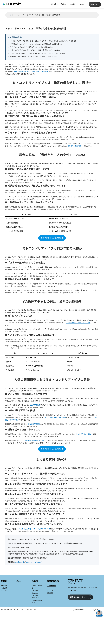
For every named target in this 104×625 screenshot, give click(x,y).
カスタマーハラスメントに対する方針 (25, 609)
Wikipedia (38, 562)
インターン (5, 590)
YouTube (18, 562)
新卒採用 (4, 585)
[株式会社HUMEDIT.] (9, 15)
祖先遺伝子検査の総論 (83, 434)
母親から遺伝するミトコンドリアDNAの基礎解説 (31, 71)
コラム (82, 4)
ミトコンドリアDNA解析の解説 (55, 417)
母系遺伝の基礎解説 (74, 146)
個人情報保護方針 (6, 609)
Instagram (30, 562)
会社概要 (53, 4)
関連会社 (35, 581)
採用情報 (72, 4)
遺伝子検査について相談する (52, 238)
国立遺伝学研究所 (34, 424)
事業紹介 (63, 4)
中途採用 (4, 588)
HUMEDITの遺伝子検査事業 (34, 440)
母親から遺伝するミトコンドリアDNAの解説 (34, 529)
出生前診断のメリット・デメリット (78, 322)
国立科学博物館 (35, 405)
